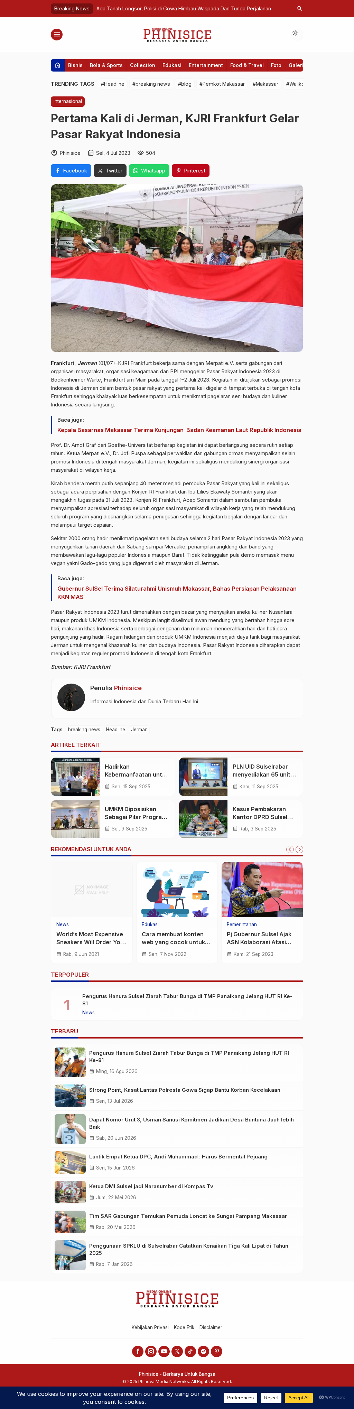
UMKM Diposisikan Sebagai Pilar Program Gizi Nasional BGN (136, 817)
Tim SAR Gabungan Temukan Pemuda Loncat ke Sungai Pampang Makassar (188, 1216)
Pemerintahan (242, 924)
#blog (185, 84)
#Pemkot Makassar (222, 84)
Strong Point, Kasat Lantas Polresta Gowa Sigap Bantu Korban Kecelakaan (184, 1090)
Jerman (139, 729)
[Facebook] (137, 1351)
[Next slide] (299, 849)
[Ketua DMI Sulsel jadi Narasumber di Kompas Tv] (70, 1192)
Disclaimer (210, 1327)
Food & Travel (247, 65)
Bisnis (75, 65)
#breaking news (151, 84)
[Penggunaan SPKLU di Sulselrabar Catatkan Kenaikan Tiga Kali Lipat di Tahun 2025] (70, 1255)
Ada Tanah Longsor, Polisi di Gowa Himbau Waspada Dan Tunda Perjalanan (183, 8)
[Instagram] (151, 1351)
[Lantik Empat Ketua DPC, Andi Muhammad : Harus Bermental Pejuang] (70, 1162)
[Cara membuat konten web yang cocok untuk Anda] (177, 889)
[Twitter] (177, 1351)
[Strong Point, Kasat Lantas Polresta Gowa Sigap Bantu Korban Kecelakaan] (70, 1095)
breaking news (84, 729)
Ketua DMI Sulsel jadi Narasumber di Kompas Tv (151, 1186)
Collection (142, 65)
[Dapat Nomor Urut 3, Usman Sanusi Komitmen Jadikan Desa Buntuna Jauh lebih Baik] (70, 1129)
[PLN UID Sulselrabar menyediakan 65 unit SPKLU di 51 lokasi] (203, 777)
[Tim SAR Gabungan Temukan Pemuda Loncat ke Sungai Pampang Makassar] (70, 1222)
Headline (115, 729)
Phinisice (128, 688)
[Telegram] (203, 1351)
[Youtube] (164, 1351)
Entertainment (206, 65)
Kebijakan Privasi (150, 1327)
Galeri (296, 65)
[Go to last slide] (290, 849)
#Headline (112, 84)
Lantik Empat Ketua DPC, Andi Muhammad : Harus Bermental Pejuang (178, 1156)
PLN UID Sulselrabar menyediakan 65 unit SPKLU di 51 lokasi (261, 774)
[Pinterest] (216, 1351)
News (62, 924)
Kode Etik (184, 1327)
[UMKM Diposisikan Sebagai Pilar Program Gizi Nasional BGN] (75, 819)
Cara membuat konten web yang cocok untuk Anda (173, 942)
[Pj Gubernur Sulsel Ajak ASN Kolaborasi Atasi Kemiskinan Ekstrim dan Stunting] (262, 889)
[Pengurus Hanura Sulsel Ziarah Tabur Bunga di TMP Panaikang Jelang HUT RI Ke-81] (70, 1062)
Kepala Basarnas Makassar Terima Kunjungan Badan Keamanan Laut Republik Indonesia (179, 429)
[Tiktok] (190, 1351)
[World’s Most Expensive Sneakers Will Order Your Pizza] (91, 889)
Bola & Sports (106, 65)
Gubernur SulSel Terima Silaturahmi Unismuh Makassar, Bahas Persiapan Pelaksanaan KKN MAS (177, 592)
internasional (68, 101)
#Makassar (265, 84)
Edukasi (171, 65)
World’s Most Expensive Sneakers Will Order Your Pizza (91, 942)
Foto (276, 65)
